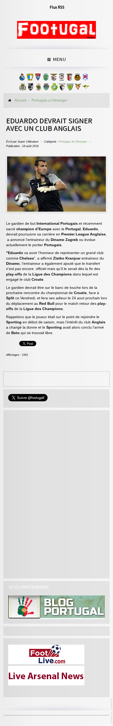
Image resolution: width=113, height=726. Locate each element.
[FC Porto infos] (22, 78)
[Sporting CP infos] (45, 78)
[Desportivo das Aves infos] (77, 88)
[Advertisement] (47, 493)
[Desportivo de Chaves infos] (46, 88)
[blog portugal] (56, 607)
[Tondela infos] (70, 88)
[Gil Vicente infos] (38, 78)
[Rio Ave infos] (77, 78)
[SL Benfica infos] (53, 78)
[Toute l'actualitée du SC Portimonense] (62, 88)
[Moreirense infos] (85, 88)
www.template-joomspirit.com (112, 710)
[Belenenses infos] (85, 78)
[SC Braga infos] (69, 78)
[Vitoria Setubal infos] (54, 88)
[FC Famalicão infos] (30, 78)
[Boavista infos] (22, 88)
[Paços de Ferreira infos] (38, 88)
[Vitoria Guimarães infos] (30, 88)
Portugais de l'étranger (73, 141)
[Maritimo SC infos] (61, 78)
